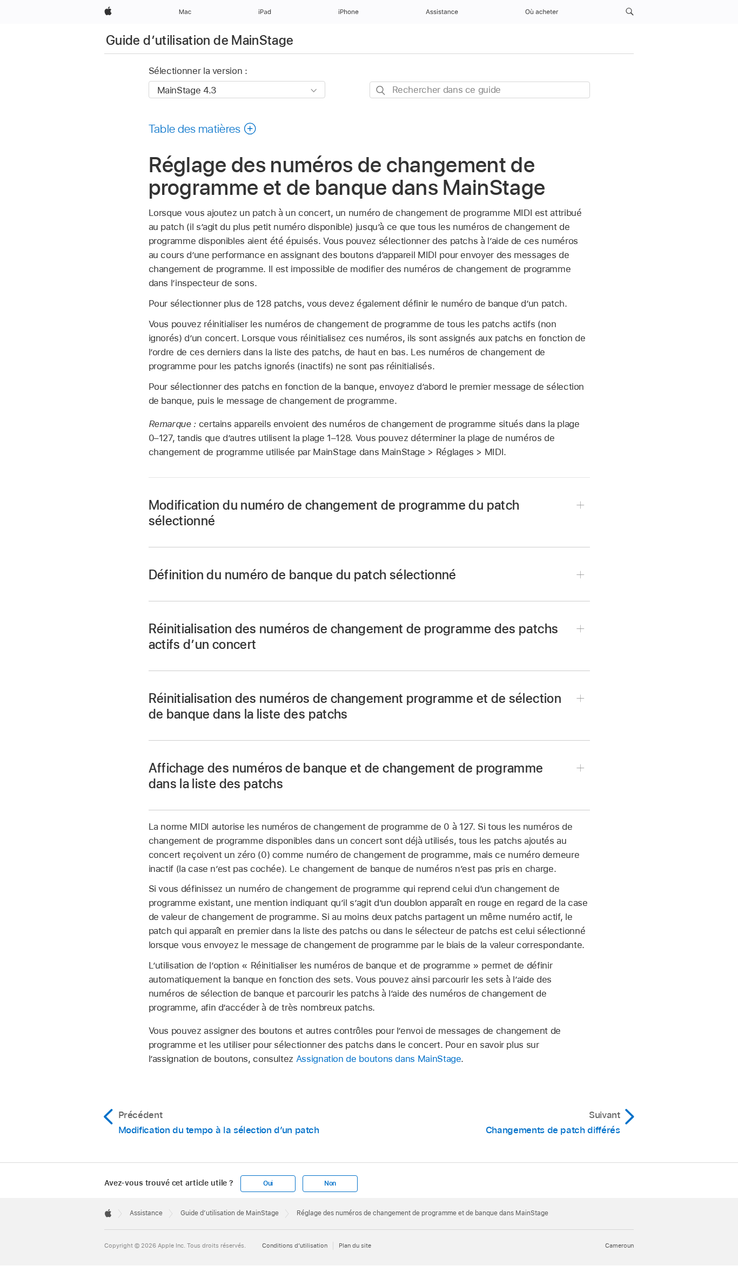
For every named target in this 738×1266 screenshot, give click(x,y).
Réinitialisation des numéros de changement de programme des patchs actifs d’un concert (354, 636)
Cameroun (619, 1245)
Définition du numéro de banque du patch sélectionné (303, 575)
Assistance (146, 1213)
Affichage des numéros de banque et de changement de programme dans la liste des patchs (346, 775)
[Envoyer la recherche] (381, 90)
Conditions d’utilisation (294, 1245)
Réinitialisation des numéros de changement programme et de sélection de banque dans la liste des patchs (355, 706)
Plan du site (355, 1245)
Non (330, 1183)
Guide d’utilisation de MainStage (200, 40)
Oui (268, 1183)
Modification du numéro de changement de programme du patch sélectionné (334, 513)
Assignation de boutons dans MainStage (378, 1058)
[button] (629, 12)
